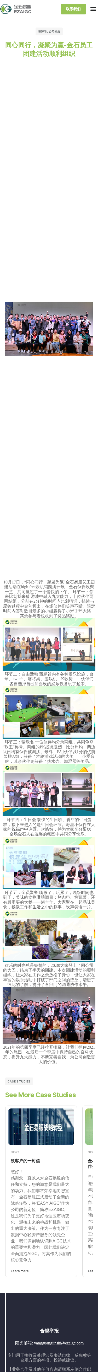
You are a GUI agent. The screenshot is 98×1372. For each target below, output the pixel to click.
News (42, 31)
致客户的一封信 (25, 1160)
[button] (93, 9)
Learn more (20, 1271)
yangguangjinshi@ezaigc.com (59, 1343)
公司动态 (54, 31)
